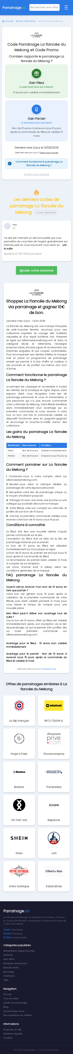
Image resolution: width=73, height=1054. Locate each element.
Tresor (14, 225)
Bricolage (8, 971)
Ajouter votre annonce (36, 174)
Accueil (9, 21)
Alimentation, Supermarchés (19, 950)
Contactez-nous (49, 669)
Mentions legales (12, 1033)
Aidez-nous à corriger (49, 152)
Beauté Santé (11, 967)
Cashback (9, 975)
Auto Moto (9, 959)
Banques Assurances (15, 963)
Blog (5, 1007)
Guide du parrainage (15, 1002)
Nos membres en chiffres (17, 1015)
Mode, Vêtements (25, 21)
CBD (5, 980)
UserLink (7, 226)
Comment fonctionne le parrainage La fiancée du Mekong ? (35, 163)
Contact (7, 1037)
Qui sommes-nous (13, 1011)
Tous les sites (10, 998)
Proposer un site (12, 1029)
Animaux (8, 955)
